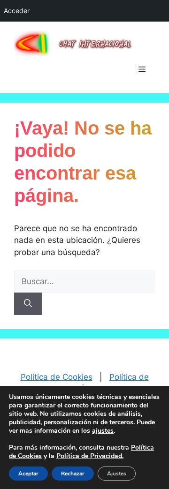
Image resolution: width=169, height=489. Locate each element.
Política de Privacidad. (89, 455)
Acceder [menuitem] (17, 11)
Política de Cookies (56, 377)
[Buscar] (28, 304)
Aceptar (28, 473)
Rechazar (72, 473)
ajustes (103, 431)
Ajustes (116, 473)
